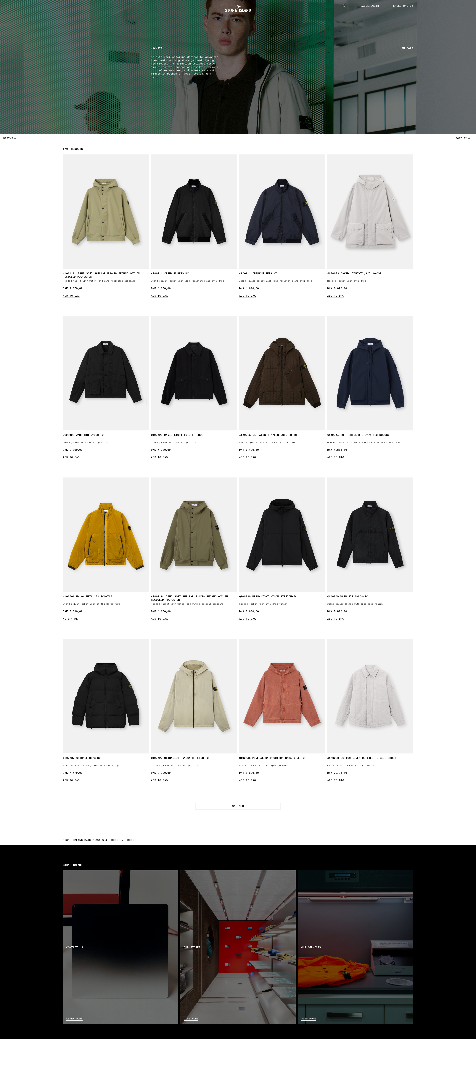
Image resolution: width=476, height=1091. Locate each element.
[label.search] (344, 6)
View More (308, 1018)
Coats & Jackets (107, 840)
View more (191, 1018)
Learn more (74, 1018)
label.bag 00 (403, 6)
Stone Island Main (77, 840)
